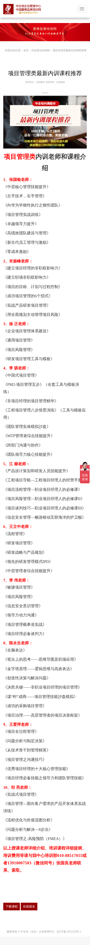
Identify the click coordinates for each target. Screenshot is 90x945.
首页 (26, 50)
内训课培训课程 (40, 50)
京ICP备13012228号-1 (69, 931)
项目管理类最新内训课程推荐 (70, 50)
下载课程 (11, 906)
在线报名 (29, 906)
